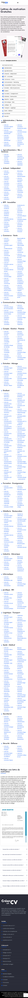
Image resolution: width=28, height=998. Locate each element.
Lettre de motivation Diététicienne (7, 695)
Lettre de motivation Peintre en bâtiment (21, 219)
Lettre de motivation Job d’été (21, 451)
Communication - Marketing (14, 302)
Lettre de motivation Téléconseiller (20, 243)
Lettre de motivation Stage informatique (21, 584)
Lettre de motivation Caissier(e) (6, 259)
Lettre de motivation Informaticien (7, 584)
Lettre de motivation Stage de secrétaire (21, 732)
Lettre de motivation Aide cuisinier (8, 521)
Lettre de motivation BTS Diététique (7, 433)
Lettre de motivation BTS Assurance (7, 411)
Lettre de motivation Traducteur (20, 322)
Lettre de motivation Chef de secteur (8, 269)
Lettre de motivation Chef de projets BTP (8, 219)
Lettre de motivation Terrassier (20, 230)
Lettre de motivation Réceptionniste (21, 542)
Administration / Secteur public (12, 121)
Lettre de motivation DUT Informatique (21, 440)
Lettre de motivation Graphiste (6, 317)
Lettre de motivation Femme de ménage (22, 373)
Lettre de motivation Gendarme (20, 750)
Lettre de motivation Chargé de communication (8, 307)
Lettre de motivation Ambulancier (7, 667)
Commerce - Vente (10, 235)
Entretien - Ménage (10, 363)
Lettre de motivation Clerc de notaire (8, 598)
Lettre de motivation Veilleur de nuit (21, 755)
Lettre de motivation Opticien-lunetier (21, 174)
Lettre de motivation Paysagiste (6, 161)
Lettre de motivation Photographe (20, 307)
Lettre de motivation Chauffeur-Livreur (8, 631)
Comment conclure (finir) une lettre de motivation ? (13, 865)
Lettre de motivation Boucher (6, 172)
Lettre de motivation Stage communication (21, 312)
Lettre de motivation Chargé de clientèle (8, 345)
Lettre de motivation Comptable (6, 350)
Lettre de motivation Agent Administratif (8, 132)
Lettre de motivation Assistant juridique (8, 607)
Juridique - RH (8, 590)
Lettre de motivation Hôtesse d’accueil (21, 524)
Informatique (8, 574)
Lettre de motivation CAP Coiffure (8, 472)
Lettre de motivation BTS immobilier (7, 445)
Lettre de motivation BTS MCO (7, 451)
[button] (14, 850)
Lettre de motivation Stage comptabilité (21, 357)
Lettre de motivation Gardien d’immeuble (22, 378)
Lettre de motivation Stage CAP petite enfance (22, 461)
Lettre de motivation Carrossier (6, 564)
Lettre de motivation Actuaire (6, 333)
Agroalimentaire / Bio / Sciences (11, 151)
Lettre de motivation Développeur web (8, 578)
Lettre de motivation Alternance (6, 395)
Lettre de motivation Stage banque (21, 352)
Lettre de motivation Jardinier (6, 156)
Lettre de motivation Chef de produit (8, 264)
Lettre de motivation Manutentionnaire (21, 619)
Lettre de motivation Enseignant (20, 493)
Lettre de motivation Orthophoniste (20, 653)
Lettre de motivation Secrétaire (6, 737)
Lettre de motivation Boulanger (6, 530)
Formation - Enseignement (13, 483)
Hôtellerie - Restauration (12, 511)
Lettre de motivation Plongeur (6, 748)
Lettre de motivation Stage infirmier (21, 707)
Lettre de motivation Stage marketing (21, 317)
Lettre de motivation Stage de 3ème (21, 467)
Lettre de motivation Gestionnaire (20, 333)
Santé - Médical (9, 645)
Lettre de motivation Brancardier (7, 689)
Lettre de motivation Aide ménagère (8, 378)
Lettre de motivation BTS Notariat (7, 456)
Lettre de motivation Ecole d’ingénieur (21, 445)
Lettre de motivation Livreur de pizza (21, 530)
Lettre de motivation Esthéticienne (7, 188)
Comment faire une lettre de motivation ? (11, 849)
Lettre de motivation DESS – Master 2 (21, 416)
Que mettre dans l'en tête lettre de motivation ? (12, 854)
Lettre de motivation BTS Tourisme (7, 467)
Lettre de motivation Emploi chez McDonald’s (21, 519)
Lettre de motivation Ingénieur (20, 578)
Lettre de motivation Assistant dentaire (8, 672)
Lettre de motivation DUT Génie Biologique (21, 428)
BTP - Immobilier (9, 202)
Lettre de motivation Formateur (20, 498)
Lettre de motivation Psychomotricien (21, 677)
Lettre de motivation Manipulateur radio (8, 705)
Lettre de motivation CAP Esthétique (21, 395)
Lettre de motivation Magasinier (20, 624)
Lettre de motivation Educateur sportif (21, 488)
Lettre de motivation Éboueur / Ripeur (8, 383)
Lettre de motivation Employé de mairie (21, 126)
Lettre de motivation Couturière (6, 183)
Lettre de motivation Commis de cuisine (8, 540)
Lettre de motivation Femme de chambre (22, 368)
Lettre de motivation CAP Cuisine (8, 477)
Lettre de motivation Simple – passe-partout (21, 477)
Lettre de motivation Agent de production (8, 558)
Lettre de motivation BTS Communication (8, 421)
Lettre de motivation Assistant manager (8, 725)
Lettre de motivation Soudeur (20, 562)
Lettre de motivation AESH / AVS (8, 488)
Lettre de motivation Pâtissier (20, 180)
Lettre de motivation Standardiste (20, 737)
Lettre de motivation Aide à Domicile (8, 649)
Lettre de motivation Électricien (20, 210)
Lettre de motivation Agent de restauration (8, 515)
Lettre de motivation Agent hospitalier (8, 373)
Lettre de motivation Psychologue (20, 672)
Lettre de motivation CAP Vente (21, 405)
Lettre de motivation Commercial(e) (7, 275)
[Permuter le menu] (17, 2)
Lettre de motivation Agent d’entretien (8, 368)
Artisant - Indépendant (11, 168)
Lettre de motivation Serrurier (20, 196)
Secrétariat (7, 713)
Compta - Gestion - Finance (13, 328)
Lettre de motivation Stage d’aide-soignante (21, 695)
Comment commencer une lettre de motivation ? (12, 859)
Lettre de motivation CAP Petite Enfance (21, 400)
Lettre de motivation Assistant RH (20, 601)
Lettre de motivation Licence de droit (22, 456)
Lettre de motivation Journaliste (6, 322)
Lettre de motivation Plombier (20, 224)
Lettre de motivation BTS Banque (7, 416)
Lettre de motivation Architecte (6, 207)
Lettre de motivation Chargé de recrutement (21, 606)
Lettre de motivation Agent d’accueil (8, 617)
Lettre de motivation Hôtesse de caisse (8, 294)
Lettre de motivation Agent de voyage (8, 622)
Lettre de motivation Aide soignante (8, 654)
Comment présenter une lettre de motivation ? (12, 870)
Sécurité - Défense (10, 743)
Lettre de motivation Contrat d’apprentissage (22, 411)
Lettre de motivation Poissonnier (20, 190)
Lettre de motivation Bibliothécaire (7, 144)
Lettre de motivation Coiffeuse (6, 178)
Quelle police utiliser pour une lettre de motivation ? (13, 875)
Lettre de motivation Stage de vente (21, 256)
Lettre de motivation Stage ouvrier (21, 472)
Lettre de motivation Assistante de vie (8, 677)
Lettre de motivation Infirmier (6, 700)
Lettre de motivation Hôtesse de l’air (8, 636)
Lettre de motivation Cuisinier (6, 545)
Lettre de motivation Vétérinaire (20, 163)
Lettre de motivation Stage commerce (21, 261)
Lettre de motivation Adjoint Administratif (8, 126)
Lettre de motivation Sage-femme (21, 682)
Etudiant (6, 390)
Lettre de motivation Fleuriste (6, 194)
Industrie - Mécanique (11, 554)
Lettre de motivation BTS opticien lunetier (8, 461)
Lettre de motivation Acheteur (6, 240)
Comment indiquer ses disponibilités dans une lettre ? (14, 880)
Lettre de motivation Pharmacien (20, 185)
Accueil (3, 60)
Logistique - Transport (11, 612)
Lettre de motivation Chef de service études (8, 312)
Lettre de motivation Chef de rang (8, 535)
